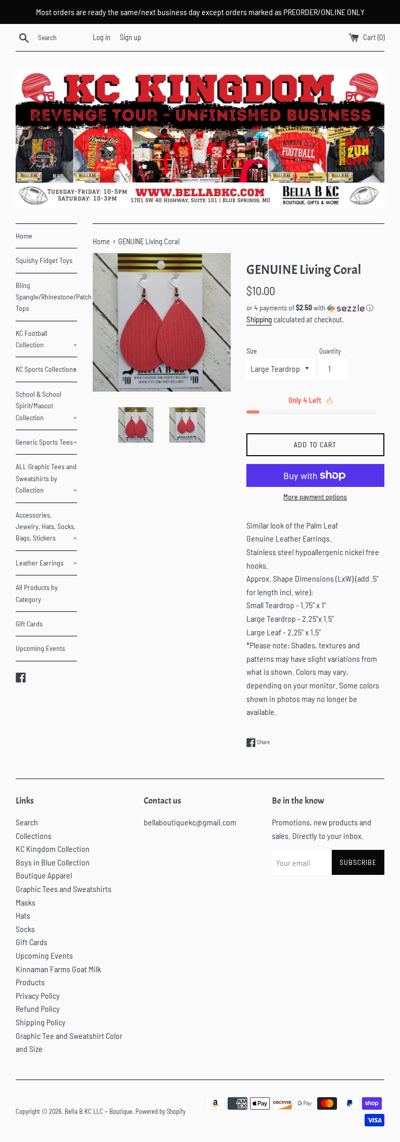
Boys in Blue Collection (53, 862)
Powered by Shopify (160, 1111)
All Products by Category (37, 593)
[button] (315, 308)
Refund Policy (38, 1008)
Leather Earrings (46, 562)
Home (24, 235)
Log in (101, 37)
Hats (23, 915)
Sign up (130, 37)
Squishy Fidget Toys (44, 260)
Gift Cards (29, 623)
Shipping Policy (41, 1022)
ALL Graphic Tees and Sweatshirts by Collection (46, 478)
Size (251, 351)
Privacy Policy (38, 995)
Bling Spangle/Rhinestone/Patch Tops (46, 297)
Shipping (259, 319)
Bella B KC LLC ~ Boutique (98, 1111)
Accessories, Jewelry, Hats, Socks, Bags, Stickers (46, 526)
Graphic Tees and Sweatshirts (63, 889)
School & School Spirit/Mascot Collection (46, 406)
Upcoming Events (40, 648)
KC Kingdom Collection (53, 849)
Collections (34, 835)
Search (27, 822)
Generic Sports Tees (46, 441)
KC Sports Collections (46, 369)
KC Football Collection (46, 339)
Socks (25, 929)
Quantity (330, 351)
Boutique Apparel (44, 875)
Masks (25, 902)
